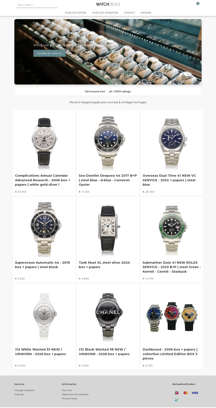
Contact (129, 12)
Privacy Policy (69, 398)
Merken (146, 12)
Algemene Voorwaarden (75, 394)
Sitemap (19, 394)
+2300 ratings (122, 91)
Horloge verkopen (105, 12)
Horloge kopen (75, 12)
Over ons (67, 390)
